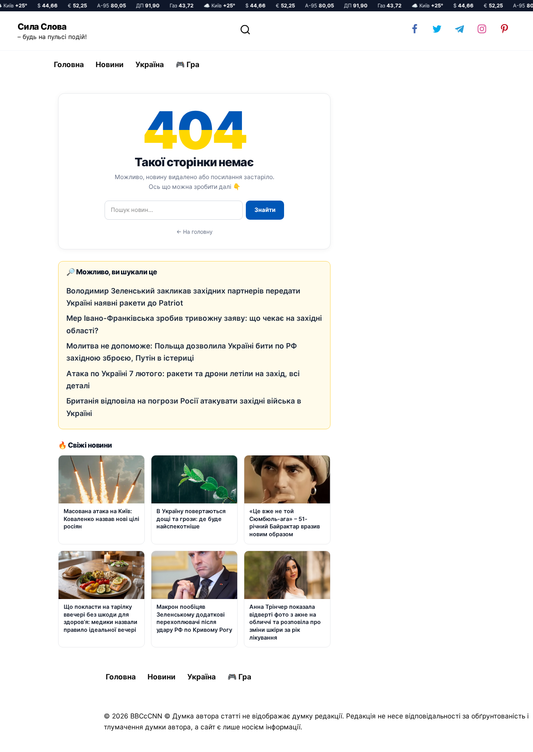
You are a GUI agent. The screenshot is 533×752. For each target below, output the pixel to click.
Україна (149, 64)
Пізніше (505, 739)
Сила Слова (42, 26)
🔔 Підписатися (440, 738)
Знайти (264, 209)
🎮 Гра (187, 64)
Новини (110, 64)
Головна (69, 64)
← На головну (194, 231)
